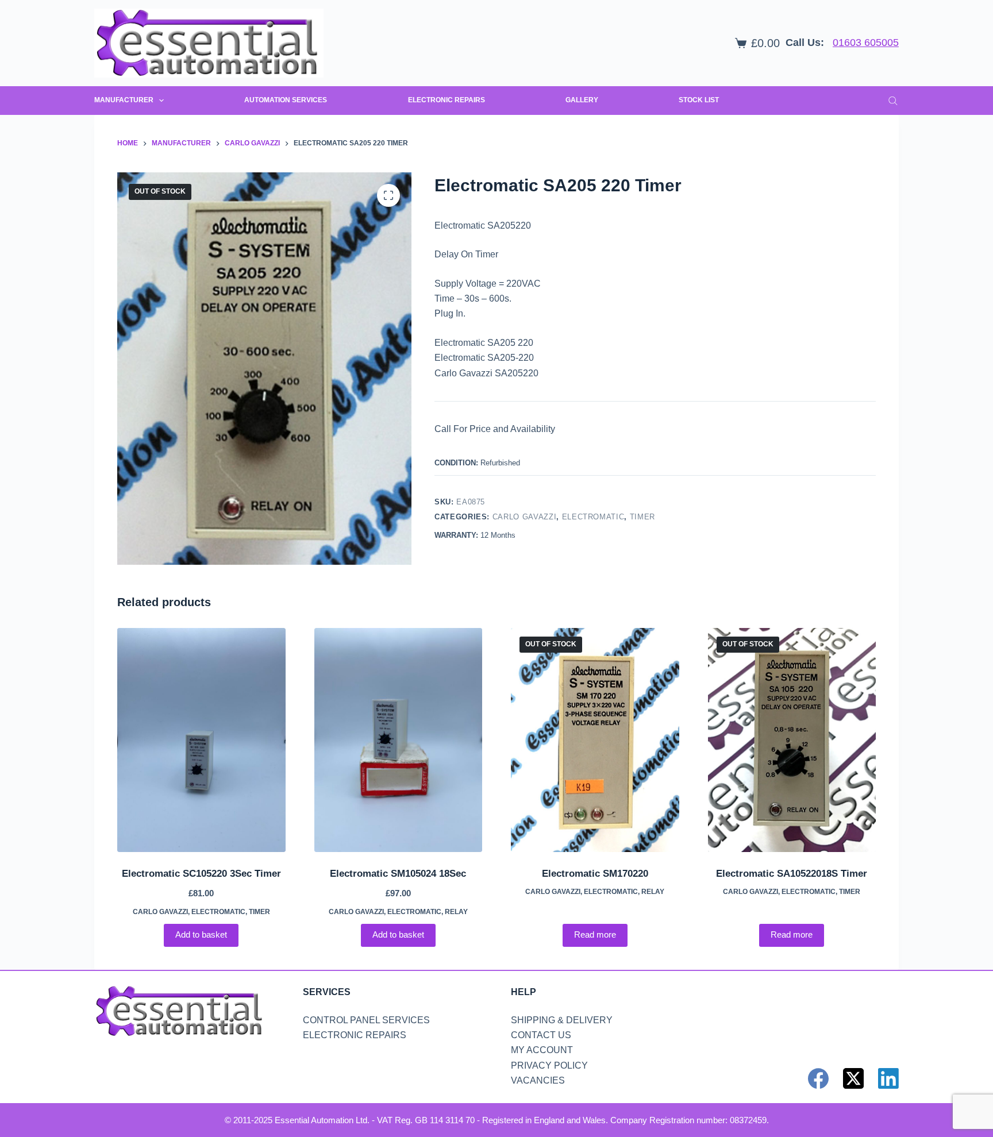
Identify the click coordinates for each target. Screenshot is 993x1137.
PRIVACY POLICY (549, 1065)
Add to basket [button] (201, 934)
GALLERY (581, 100)
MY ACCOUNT (542, 1050)
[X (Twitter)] (853, 1078)
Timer (642, 516)
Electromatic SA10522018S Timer (791, 873)
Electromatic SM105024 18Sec (398, 873)
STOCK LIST (699, 100)
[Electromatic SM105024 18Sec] (398, 740)
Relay (456, 912)
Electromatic (593, 516)
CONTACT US (541, 1035)
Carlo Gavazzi (524, 516)
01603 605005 (866, 42)
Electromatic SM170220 (595, 873)
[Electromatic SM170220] (595, 740)
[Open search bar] (893, 100)
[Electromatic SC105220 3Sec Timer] (201, 740)
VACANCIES (538, 1080)
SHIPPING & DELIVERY (562, 1020)
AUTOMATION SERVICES (285, 100)
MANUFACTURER (123, 100)
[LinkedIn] (888, 1078)
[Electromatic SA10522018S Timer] (792, 740)
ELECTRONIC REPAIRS (446, 100)
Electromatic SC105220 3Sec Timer (201, 873)
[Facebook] (818, 1078)
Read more (595, 934)
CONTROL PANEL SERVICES (366, 1020)
